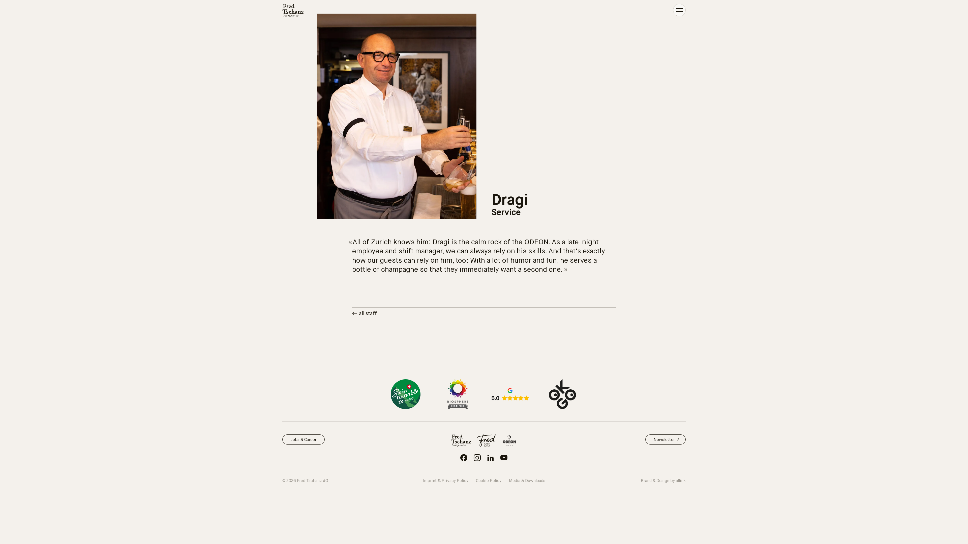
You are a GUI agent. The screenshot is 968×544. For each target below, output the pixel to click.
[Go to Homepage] (293, 10)
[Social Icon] (463, 457)
